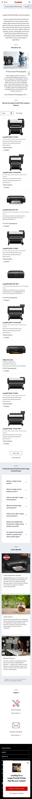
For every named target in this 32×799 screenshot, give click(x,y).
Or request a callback (17, 793)
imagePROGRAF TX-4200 (10, 393)
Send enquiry (15, 735)
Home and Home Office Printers (13, 6)
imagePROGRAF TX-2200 (10, 137)
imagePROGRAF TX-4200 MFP (12, 429)
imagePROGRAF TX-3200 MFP (12, 322)
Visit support (15, 713)
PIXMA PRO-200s (8, 360)
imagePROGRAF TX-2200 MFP (12, 172)
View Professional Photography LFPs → (16, 95)
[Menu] (29, 2)
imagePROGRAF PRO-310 (10, 210)
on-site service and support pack (17, 679)
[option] (16, 73)
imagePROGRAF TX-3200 (10, 248)
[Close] (28, 763)
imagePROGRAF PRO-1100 (10, 284)
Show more (16, 453)
